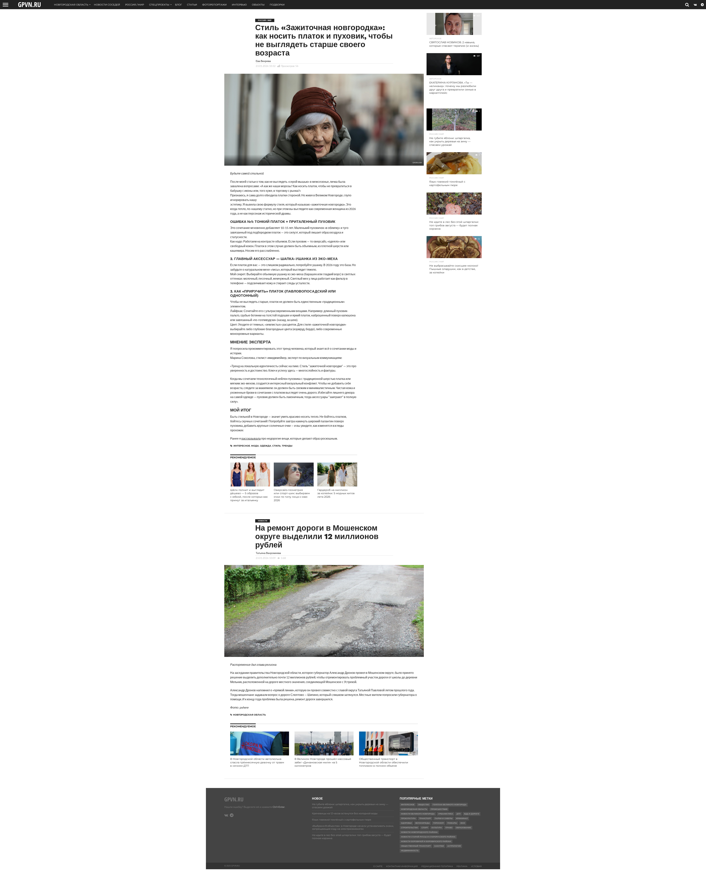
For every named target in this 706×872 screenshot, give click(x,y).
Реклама (462, 866)
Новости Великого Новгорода (418, 814)
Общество (423, 804)
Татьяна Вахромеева (268, 552)
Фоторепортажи (214, 4)
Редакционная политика (437, 866)
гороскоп (438, 823)
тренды (287, 445)
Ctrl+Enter (279, 806)
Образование (463, 827)
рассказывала (251, 438)
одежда (265, 445)
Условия (476, 866)
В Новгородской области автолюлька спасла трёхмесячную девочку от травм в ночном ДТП (257, 762)
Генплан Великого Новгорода (449, 804)
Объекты (258, 4)
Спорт (424, 827)
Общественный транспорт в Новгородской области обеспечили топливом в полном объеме (383, 762)
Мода (255, 445)
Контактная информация (402, 866)
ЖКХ (462, 823)
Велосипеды (422, 823)
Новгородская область (71, 4)
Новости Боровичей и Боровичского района (426, 841)
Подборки (277, 4)
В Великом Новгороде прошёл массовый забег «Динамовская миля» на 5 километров (323, 762)
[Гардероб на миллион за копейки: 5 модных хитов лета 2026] (337, 485)
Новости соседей (107, 4)
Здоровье (406, 823)
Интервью (239, 4)
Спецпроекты (159, 4)
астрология (454, 846)
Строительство (409, 827)
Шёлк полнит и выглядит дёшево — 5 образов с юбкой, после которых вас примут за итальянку (249, 495)
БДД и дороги (471, 814)
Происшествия (439, 809)
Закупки (439, 846)
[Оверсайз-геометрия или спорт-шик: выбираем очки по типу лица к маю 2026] (294, 485)
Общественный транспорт (416, 846)
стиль (276, 445)
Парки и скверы (443, 818)
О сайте (377, 866)
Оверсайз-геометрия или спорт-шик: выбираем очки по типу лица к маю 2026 (292, 495)
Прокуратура (408, 818)
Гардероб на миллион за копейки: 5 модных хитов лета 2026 (336, 493)
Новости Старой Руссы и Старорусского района (428, 837)
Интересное (241, 445)
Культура (437, 827)
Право (448, 827)
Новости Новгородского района (419, 832)
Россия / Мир (134, 4)
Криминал (462, 818)
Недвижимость (409, 850)
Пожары (452, 823)
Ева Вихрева (263, 61)
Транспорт (425, 818)
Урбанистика (445, 814)
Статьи (192, 4)
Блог (178, 4)
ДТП (459, 814)
